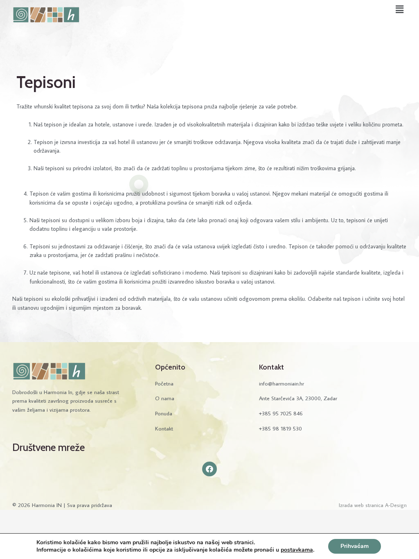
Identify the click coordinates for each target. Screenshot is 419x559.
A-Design (396, 505)
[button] (400, 9)
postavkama (297, 550)
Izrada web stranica (361, 505)
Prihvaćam (354, 546)
